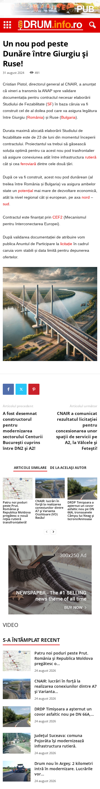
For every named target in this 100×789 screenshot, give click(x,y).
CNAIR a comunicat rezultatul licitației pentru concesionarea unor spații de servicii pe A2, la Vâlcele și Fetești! (76, 431)
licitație (66, 244)
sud (6, 204)
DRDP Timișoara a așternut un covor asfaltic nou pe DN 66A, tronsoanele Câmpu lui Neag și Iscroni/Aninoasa (81, 510)
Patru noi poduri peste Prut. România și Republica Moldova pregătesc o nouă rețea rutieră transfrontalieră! (17, 512)
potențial (25, 190)
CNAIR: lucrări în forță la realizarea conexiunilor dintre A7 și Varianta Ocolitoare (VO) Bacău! (49, 509)
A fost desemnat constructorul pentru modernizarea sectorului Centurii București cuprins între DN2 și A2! (23, 431)
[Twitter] (21, 389)
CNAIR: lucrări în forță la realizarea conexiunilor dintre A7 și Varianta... (65, 686)
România (35, 117)
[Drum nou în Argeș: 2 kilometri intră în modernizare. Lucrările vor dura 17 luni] (17, 771)
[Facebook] (8, 389)
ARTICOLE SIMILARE (30, 467)
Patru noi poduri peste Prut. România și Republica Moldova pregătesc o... (63, 658)
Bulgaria (68, 117)
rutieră (90, 157)
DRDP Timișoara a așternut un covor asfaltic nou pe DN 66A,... (64, 711)
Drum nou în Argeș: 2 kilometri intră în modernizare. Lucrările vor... (63, 769)
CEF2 (57, 217)
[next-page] (53, 531)
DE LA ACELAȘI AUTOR (68, 467)
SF (49, 104)
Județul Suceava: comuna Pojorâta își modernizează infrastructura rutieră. (59, 741)
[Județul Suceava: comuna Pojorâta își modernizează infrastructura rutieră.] (17, 743)
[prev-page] (46, 531)
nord (86, 197)
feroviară (28, 164)
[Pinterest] (33, 389)
